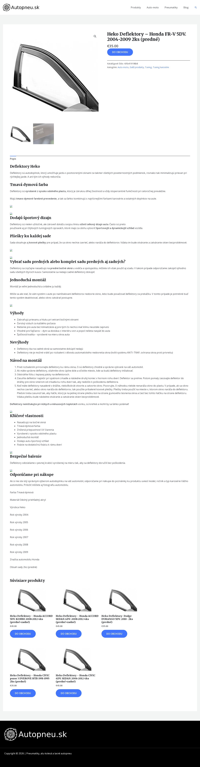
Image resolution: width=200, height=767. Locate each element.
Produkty (136, 7)
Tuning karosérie (161, 67)
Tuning (148, 67)
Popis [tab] (13, 158)
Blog (186, 7)
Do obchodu (120, 52)
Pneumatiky (171, 7)
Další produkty (137, 67)
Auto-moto (153, 7)
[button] (195, 7)
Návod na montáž (26, 360)
